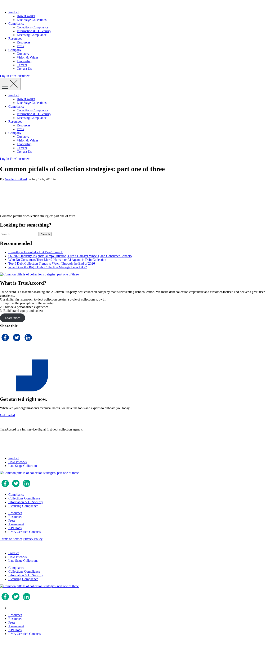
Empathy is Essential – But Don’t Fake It (35, 252)
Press (20, 46)
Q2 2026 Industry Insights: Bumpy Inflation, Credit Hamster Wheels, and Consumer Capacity (70, 256)
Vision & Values (27, 57)
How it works (26, 16)
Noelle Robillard (16, 179)
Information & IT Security (34, 31)
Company (14, 50)
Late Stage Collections (31, 20)
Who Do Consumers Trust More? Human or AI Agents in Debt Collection (57, 259)
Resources (15, 38)
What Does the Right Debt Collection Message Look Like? (47, 267)
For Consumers (20, 76)
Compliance (16, 23)
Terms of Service (11, 539)
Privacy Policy (33, 539)
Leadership (24, 61)
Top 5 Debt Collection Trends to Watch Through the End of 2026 (51, 263)
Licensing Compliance (31, 35)
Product (13, 12)
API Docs (15, 528)
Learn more (12, 318)
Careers (22, 65)
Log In (4, 76)
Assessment (16, 524)
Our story (23, 53)
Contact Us (24, 68)
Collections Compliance (32, 27)
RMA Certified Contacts (24, 532)
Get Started (7, 415)
